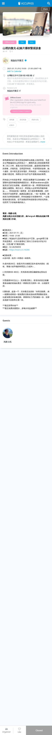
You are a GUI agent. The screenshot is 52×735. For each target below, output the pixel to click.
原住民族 (23, 120)
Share (45, 9)
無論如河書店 (12, 90)
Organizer (6, 732)
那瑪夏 (11, 120)
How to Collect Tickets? (21, 111)
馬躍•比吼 (35, 120)
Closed (39, 730)
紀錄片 (11, 125)
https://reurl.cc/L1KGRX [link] (19, 249)
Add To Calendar (14, 71)
